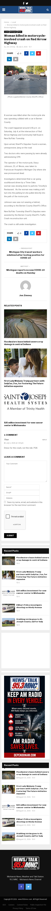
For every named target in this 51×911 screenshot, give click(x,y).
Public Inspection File (38, 905)
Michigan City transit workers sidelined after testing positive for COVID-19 (25, 255)
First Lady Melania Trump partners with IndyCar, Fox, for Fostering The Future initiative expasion (24, 383)
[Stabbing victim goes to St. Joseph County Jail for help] (8, 622)
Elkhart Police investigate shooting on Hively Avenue (29, 606)
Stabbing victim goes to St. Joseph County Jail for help (29, 620)
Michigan (13, 31)
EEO (4, 905)
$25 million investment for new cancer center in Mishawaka (23, 424)
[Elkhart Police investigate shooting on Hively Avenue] (8, 608)
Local (6, 31)
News (19, 31)
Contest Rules (22, 905)
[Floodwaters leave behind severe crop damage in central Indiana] (8, 560)
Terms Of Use (31, 908)
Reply (44, 440)
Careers (11, 905)
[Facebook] (21, 887)
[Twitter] (29, 887)
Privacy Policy (18, 908)
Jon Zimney (10, 47)
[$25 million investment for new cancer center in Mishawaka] (8, 593)
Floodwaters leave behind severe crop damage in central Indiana (23, 343)
